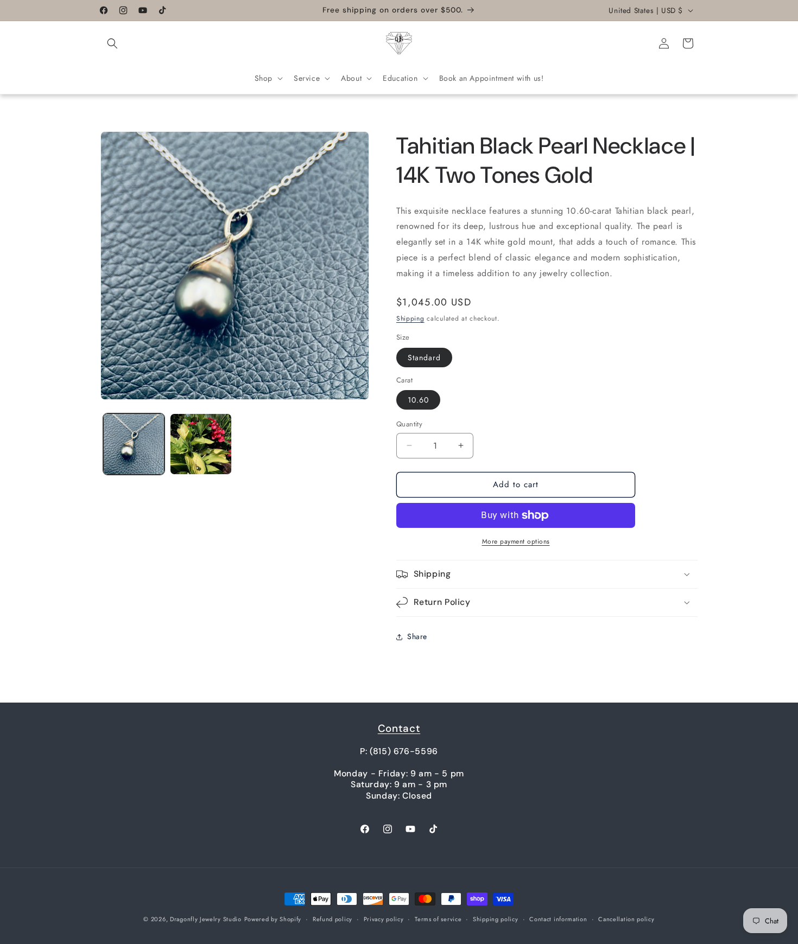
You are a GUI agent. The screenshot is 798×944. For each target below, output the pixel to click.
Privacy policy (384, 919)
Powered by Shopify (273, 919)
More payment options (516, 541)
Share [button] (417, 636)
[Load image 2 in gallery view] (200, 444)
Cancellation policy (626, 919)
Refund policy (332, 919)
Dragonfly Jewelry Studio (206, 919)
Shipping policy (495, 919)
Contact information (558, 919)
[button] (112, 43)
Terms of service (438, 919)
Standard (424, 357)
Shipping (410, 318)
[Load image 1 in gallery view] (133, 444)
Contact (399, 728)
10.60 (418, 399)
